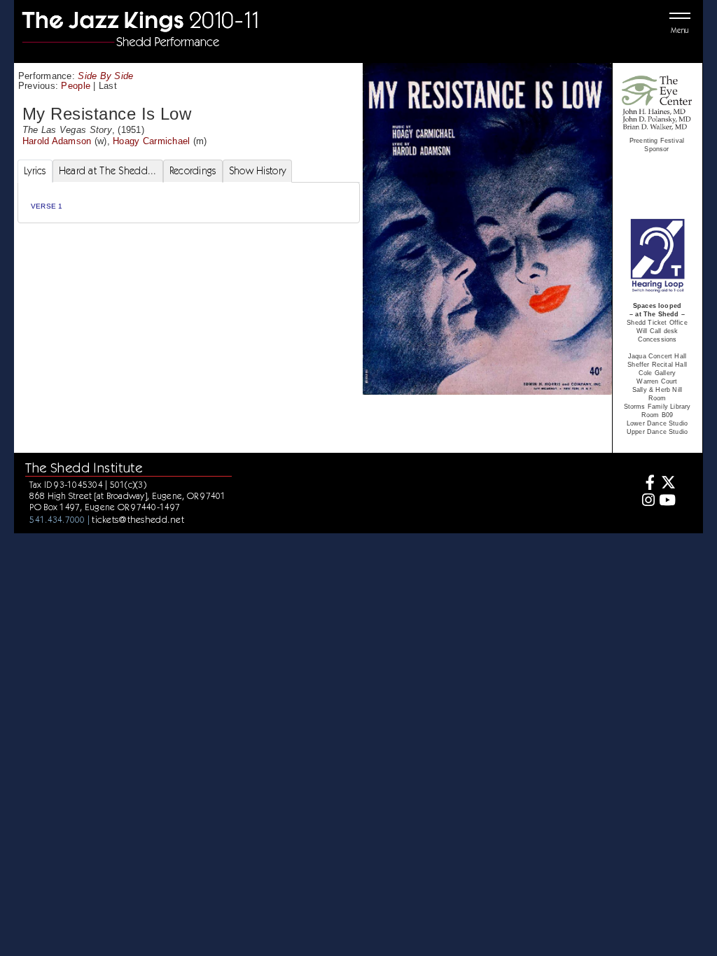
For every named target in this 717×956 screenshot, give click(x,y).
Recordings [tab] (192, 170)
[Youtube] (667, 501)
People (75, 85)
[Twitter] (667, 484)
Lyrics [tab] (35, 170)
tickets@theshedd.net (138, 519)
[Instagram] (646, 501)
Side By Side (105, 76)
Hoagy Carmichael (151, 141)
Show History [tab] (257, 170)
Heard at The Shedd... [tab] (108, 170)
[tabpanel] (188, 203)
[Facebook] (646, 484)
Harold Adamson (57, 141)
